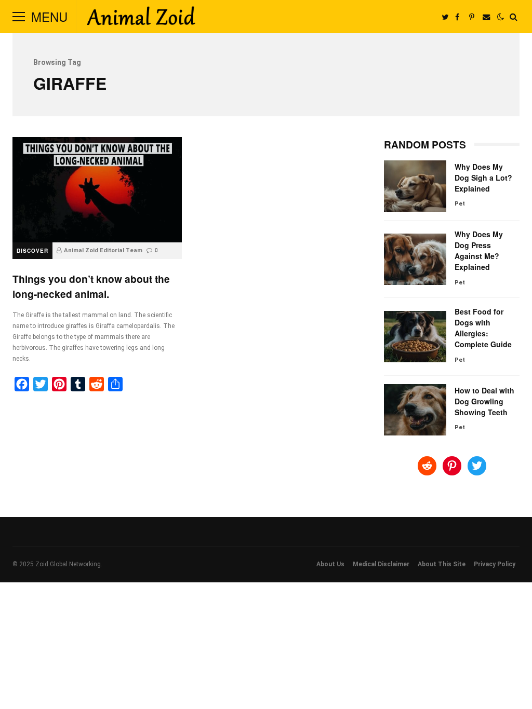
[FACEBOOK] (457, 16)
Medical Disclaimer (381, 564)
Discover (32, 250)
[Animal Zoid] (141, 18)
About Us (330, 564)
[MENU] (18, 16)
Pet (460, 203)
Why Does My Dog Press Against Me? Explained (415, 259)
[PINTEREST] (472, 16)
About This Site (442, 564)
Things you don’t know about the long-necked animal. (97, 189)
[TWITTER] (444, 16)
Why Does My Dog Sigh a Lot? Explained (415, 186)
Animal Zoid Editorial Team (103, 250)
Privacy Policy (494, 564)
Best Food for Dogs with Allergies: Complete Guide (415, 336)
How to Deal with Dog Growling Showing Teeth (415, 409)
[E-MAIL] (486, 16)
